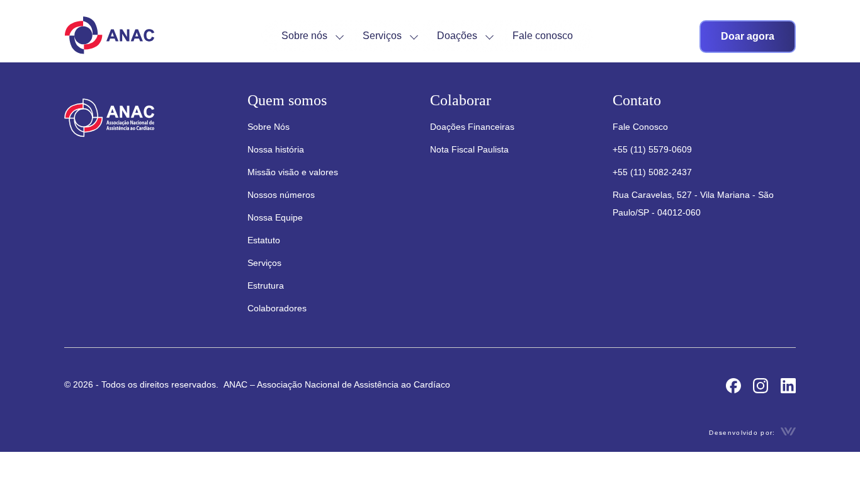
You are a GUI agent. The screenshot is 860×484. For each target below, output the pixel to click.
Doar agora (747, 36)
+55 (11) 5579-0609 (652, 149)
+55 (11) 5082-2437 (652, 172)
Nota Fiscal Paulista (469, 149)
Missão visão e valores (292, 172)
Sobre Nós (268, 127)
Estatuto (263, 240)
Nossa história (275, 149)
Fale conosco (542, 35)
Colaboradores (277, 308)
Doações (457, 35)
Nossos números (281, 195)
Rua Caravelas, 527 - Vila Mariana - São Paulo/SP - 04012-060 (693, 203)
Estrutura (265, 285)
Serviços (382, 35)
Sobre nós (304, 35)
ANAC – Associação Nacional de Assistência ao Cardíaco (335, 384)
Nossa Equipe (275, 217)
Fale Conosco (640, 127)
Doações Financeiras (472, 127)
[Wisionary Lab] (788, 432)
